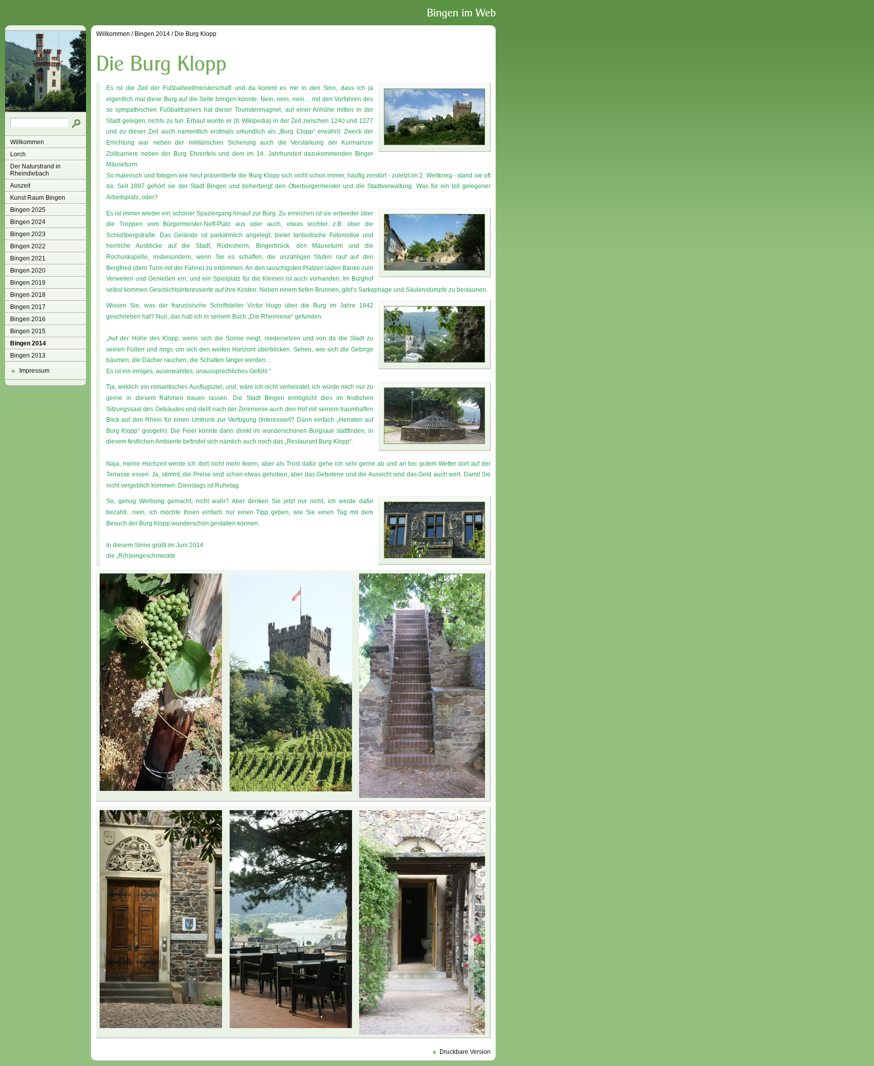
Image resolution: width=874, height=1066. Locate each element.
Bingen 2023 (28, 234)
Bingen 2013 (28, 355)
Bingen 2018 (28, 294)
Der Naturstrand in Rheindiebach (35, 170)
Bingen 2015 (28, 331)
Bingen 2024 (28, 222)
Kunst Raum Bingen (37, 197)
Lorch (18, 154)
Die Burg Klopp (195, 33)
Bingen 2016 (28, 319)
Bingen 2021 (28, 258)
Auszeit (20, 185)
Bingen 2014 (28, 343)
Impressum (34, 370)
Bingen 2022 (28, 246)
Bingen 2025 (28, 209)
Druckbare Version (465, 1051)
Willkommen (27, 142)
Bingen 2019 (28, 282)
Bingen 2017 (28, 306)
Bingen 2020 (28, 270)
